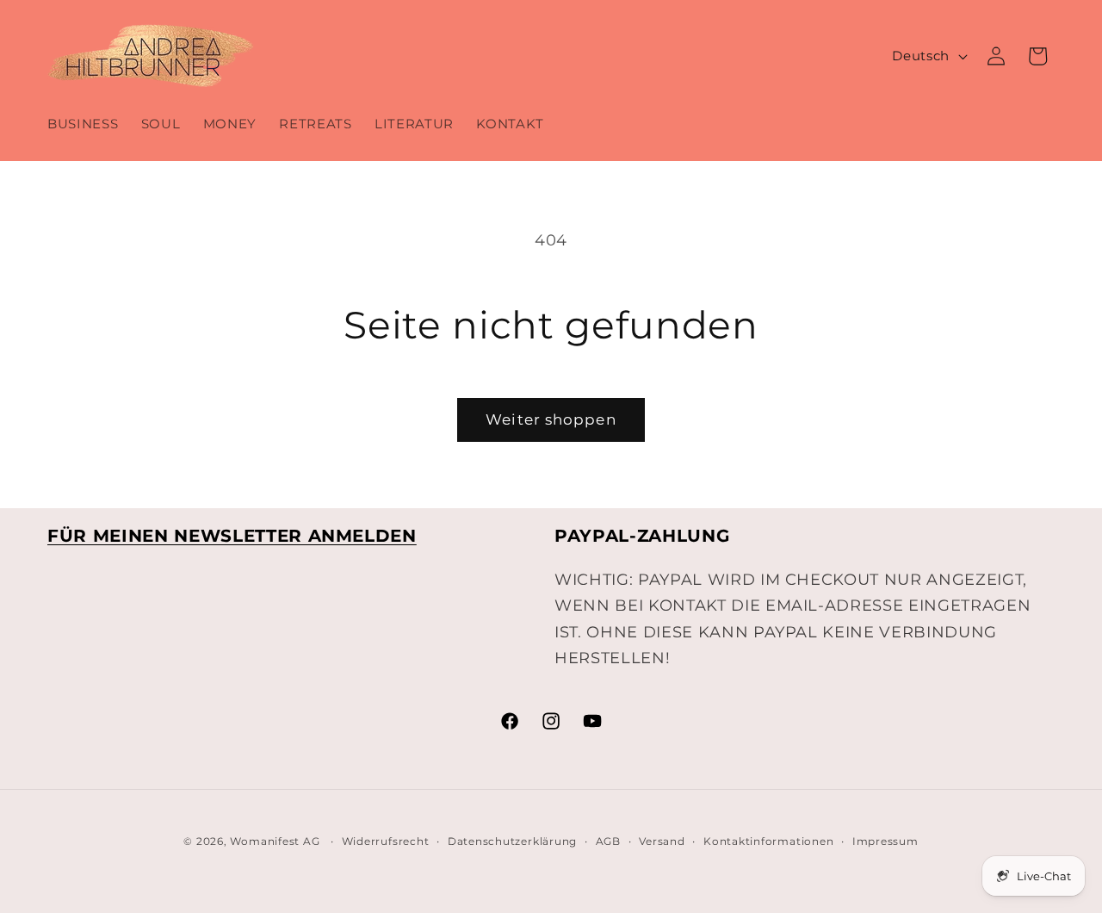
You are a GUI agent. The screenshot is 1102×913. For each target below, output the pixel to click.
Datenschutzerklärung (512, 841)
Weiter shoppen (551, 419)
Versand (661, 841)
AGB (608, 841)
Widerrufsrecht (386, 841)
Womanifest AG (274, 841)
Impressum (885, 841)
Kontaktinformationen (768, 841)
